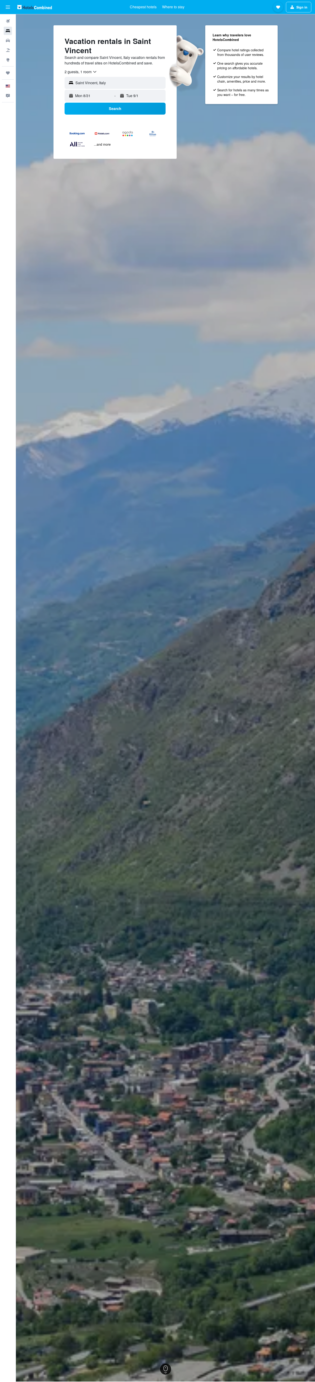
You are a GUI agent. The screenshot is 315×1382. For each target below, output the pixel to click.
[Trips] (8, 73)
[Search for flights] (8, 21)
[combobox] (81, 71)
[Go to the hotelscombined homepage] (35, 7)
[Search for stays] (8, 30)
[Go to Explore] (8, 59)
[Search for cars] (8, 40)
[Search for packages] (8, 50)
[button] (8, 7)
